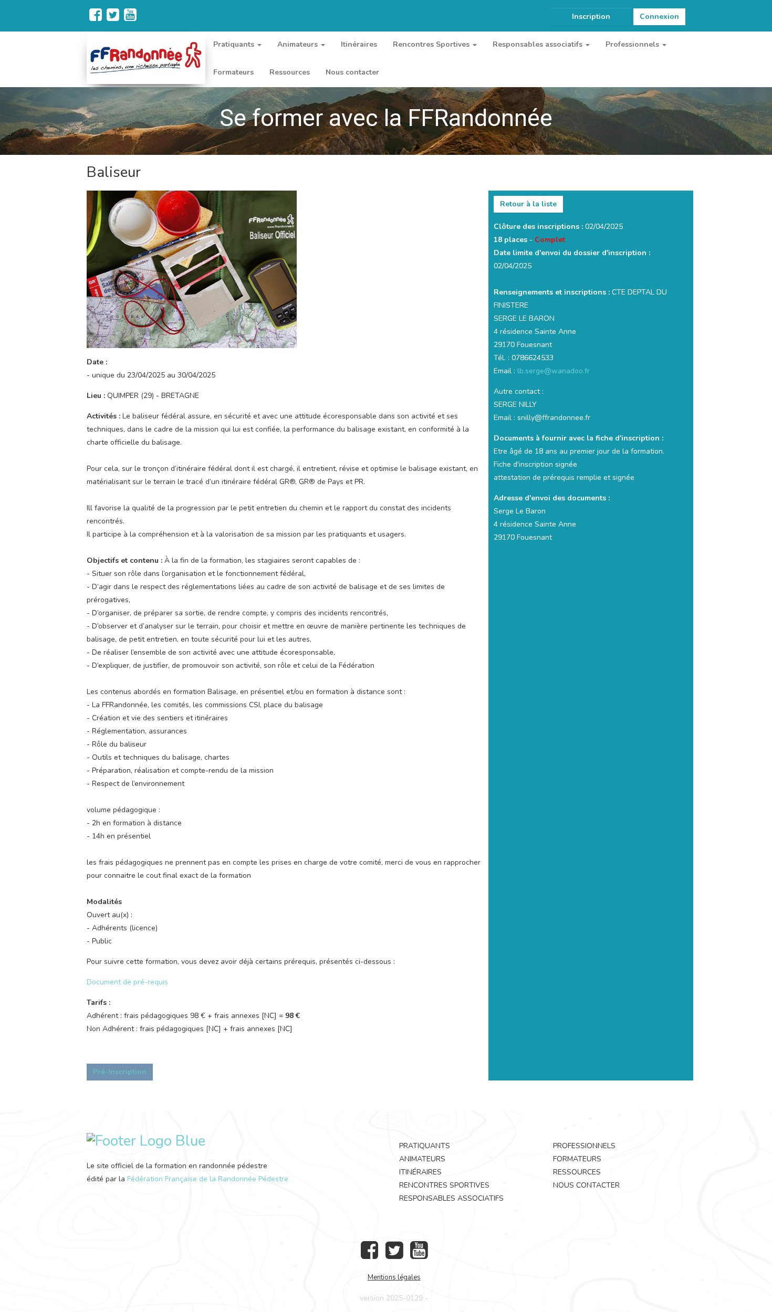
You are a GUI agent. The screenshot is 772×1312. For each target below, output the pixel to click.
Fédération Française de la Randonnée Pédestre (207, 1179)
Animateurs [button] (298, 44)
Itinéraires (359, 44)
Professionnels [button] (633, 44)
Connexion (659, 17)
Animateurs (422, 1159)
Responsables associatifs (451, 1198)
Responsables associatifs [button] (539, 44)
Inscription (591, 17)
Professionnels (584, 1146)
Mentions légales (394, 1277)
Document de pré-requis (127, 982)
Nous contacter (352, 72)
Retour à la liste (528, 204)
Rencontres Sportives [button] (432, 44)
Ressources (289, 72)
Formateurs (233, 72)
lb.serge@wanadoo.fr (553, 371)
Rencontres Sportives (444, 1185)
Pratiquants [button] (234, 44)
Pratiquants (424, 1146)
